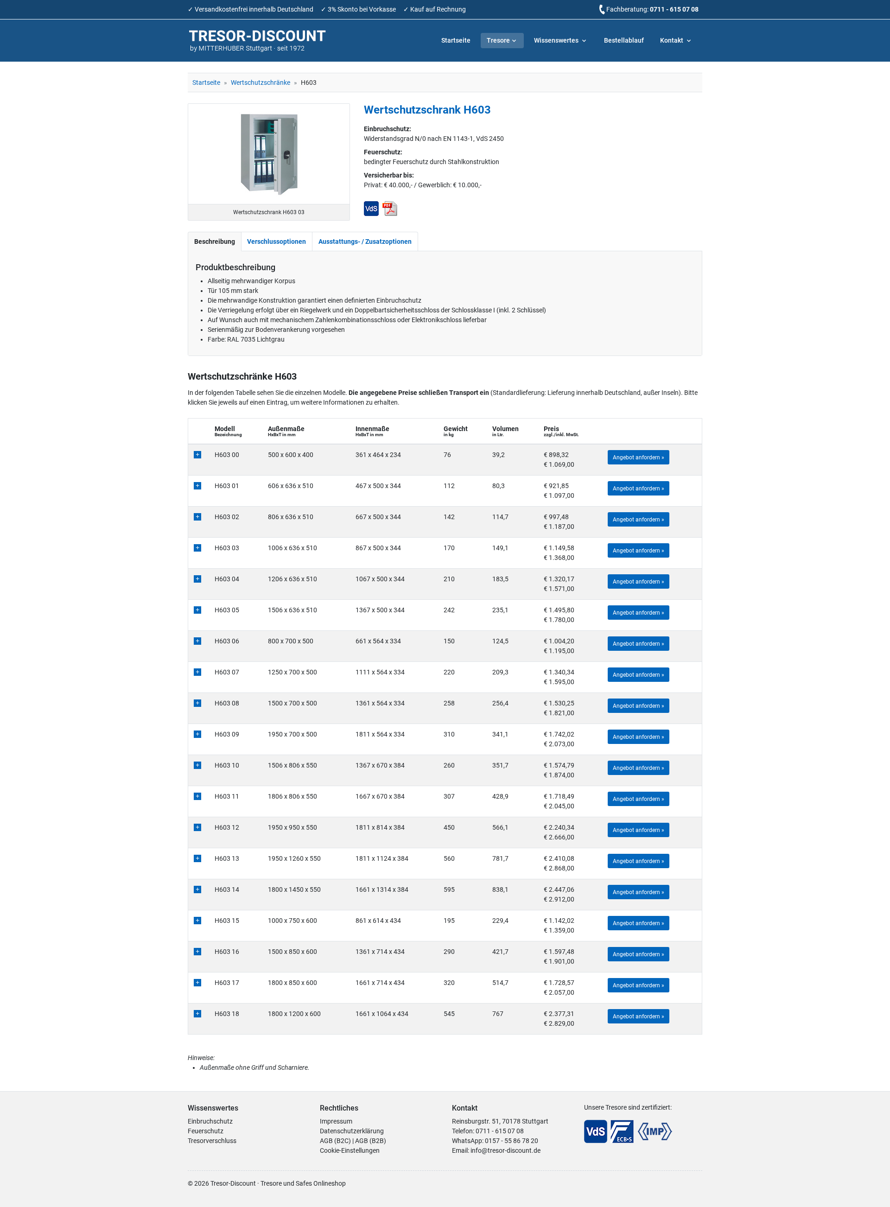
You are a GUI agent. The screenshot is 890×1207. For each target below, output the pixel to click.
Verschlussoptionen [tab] (276, 241)
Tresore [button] (498, 40)
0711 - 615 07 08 (674, 9)
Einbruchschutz (210, 1121)
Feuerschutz (205, 1131)
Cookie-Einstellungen (350, 1150)
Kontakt (672, 40)
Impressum (336, 1121)
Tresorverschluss (212, 1140)
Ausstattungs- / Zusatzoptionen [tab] (365, 241)
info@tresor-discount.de (505, 1150)
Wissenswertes (557, 40)
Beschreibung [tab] (214, 241)
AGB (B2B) (370, 1140)
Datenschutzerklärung (352, 1131)
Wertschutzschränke (260, 82)
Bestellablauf (624, 40)
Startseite (455, 40)
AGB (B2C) (335, 1140)
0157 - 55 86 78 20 (511, 1140)
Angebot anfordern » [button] (638, 457)
